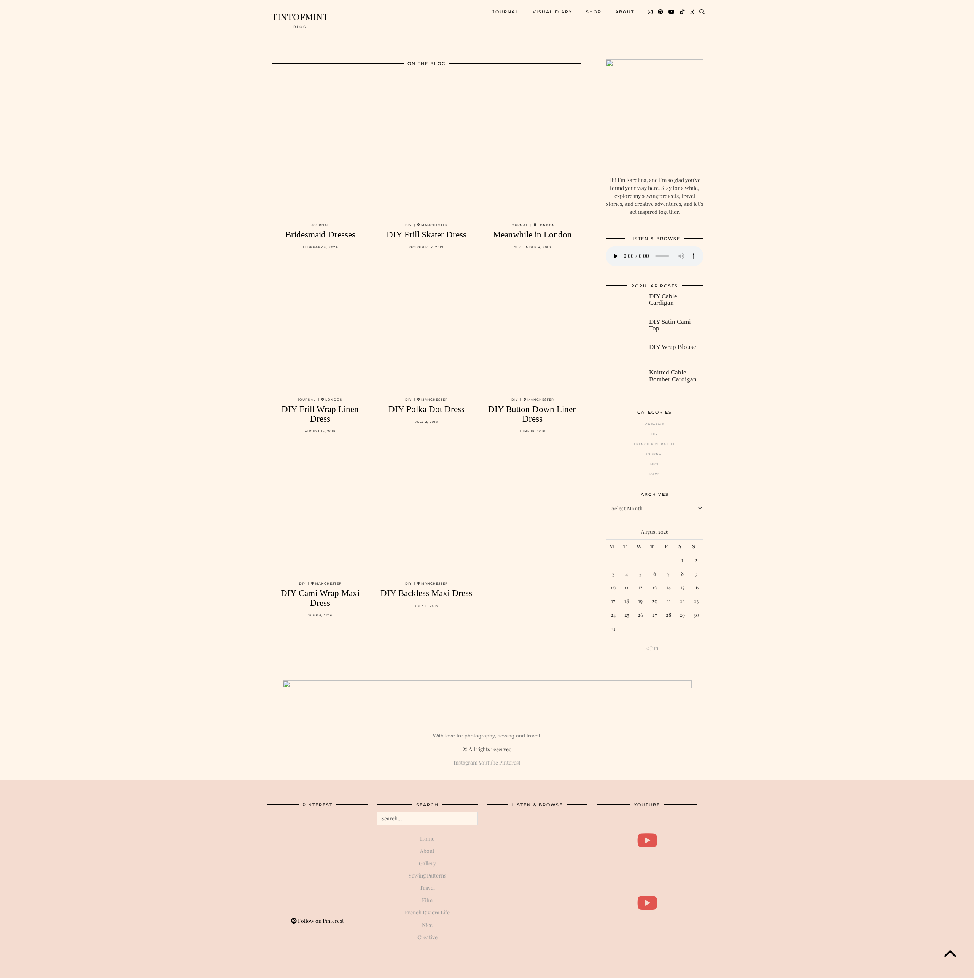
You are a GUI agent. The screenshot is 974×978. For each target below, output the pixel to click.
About (624, 11)
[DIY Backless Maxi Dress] (426, 510)
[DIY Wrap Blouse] (623, 353)
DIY (654, 434)
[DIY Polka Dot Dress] (426, 326)
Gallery (427, 863)
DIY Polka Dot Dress (426, 409)
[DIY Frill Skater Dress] (426, 151)
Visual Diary (552, 11)
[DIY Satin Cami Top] (623, 328)
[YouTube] (671, 12)
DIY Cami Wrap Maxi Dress (320, 597)
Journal (505, 11)
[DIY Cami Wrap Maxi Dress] (320, 510)
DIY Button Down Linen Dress (532, 414)
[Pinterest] (661, 12)
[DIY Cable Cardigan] (623, 303)
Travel (654, 474)
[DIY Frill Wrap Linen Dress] (320, 326)
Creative (654, 424)
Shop (594, 11)
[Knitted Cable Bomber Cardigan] (623, 379)
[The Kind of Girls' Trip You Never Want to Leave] (647, 840)
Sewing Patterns (427, 875)
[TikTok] (682, 12)
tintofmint (300, 16)
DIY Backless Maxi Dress (426, 593)
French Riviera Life (654, 444)
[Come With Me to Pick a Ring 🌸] (647, 902)
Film (427, 900)
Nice (654, 464)
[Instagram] (650, 12)
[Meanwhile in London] (532, 151)
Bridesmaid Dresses (320, 234)
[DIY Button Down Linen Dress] (532, 326)
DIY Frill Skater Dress (426, 234)
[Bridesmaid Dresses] (320, 151)
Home (427, 838)
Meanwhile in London (532, 234)
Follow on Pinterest (320, 920)
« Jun (652, 647)
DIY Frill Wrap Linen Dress (320, 414)
